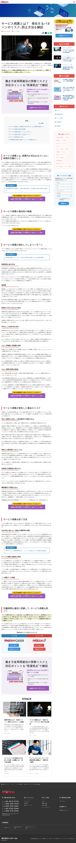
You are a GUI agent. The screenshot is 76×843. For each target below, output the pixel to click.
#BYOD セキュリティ (60, 163)
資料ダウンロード (14, 649)
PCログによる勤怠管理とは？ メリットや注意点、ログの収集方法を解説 (26, 550)
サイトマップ (65, 838)
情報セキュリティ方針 (47, 838)
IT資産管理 (58, 122)
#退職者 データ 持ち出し (61, 152)
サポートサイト (63, 801)
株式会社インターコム (64, 810)
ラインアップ (26, 801)
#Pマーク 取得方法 (60, 157)
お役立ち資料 (44, 805)
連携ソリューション (28, 805)
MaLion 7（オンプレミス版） (30, 827)
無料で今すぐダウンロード (38, 107)
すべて (57, 110)
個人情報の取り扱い (64, 198)
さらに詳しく (14, 645)
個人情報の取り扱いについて (36, 838)
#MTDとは (68, 137)
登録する (63, 203)
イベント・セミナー (45, 807)
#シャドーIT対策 (67, 166)
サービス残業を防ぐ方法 (16, 137)
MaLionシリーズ (5, 784)
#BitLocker (58, 140)
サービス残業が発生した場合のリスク (20, 134)
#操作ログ (67, 149)
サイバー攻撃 (59, 118)
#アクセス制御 (59, 166)
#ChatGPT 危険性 (59, 137)
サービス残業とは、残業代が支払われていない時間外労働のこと (27, 126)
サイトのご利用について (57, 838)
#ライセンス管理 (59, 149)
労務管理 (58, 126)
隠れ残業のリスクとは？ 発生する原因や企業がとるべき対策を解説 (25, 257)
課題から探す (44, 803)
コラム (12, 784)
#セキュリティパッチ (60, 146)
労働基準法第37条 (14, 225)
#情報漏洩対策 (59, 160)
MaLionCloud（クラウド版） (18, 827)
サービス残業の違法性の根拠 (17, 129)
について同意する (64, 199)
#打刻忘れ (65, 140)
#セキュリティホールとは (61, 143)
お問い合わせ (72, 838)
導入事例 (26, 803)
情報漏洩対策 (59, 114)
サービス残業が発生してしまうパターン (20, 132)
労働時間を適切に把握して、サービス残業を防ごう (23, 139)
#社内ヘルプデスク (60, 154)
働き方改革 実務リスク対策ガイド (27, 199)
